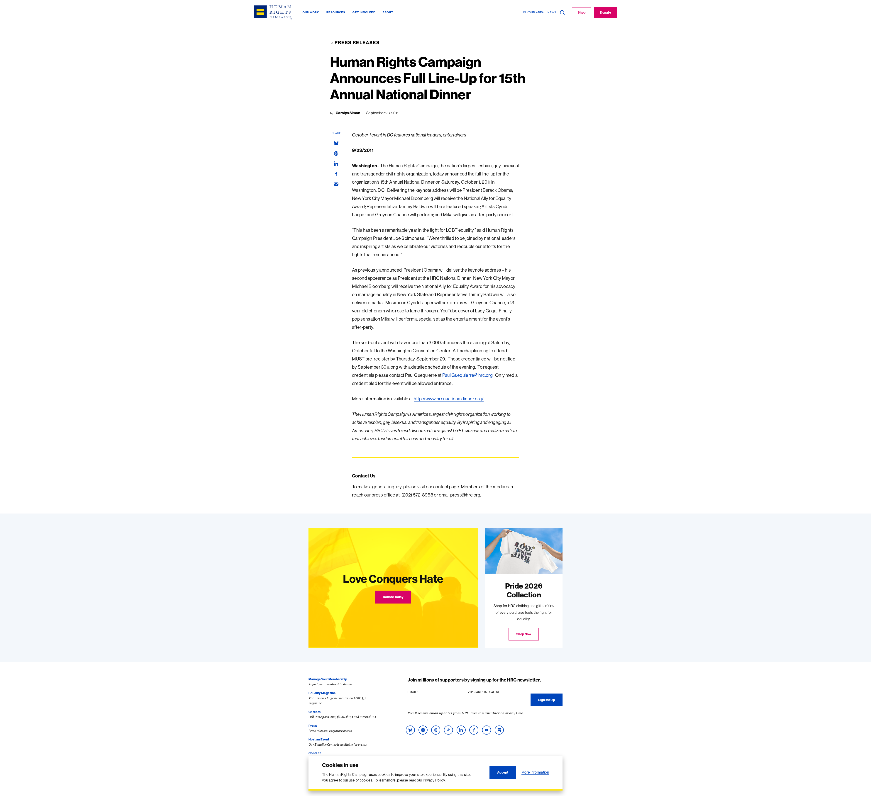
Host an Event (318, 739)
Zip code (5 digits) (492, 692)
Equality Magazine (322, 693)
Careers (314, 712)
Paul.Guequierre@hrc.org (467, 375)
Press (312, 726)
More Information (535, 772)
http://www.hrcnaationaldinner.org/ (449, 399)
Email (421, 692)
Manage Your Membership (327, 679)
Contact (314, 753)
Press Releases (357, 42)
